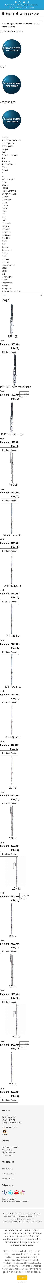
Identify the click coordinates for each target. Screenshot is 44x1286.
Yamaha (5, 286)
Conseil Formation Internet (33, 1222)
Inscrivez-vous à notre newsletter (15, 1201)
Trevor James (7, 277)
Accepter (22, 1277)
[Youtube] (24, 2)
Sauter (4, 256)
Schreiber (5, 262)
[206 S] (11, 918)
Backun (5, 167)
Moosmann (6, 232)
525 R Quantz (13, 686)
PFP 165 (12, 336)
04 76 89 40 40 (11, 5)
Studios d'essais (7, 1179)
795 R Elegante (13, 585)
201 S (12, 1084)
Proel (4, 244)
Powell (4, 241)
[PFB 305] (11, 467)
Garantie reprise (7, 1168)
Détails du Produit (9, 352)
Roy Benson (6, 250)
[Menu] (40, 21)
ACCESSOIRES (7, 102)
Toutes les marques (10, 155)
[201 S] (11, 1067)
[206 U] (11, 821)
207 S (12, 787)
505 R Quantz (13, 737)
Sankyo (5, 253)
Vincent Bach (7, 283)
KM (3, 214)
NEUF (3, 66)
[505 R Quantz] (11, 720)
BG (3, 173)
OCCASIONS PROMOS (11, 31)
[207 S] (11, 770)
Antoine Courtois (8, 164)
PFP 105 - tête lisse (12, 434)
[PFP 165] (11, 319)
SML (3, 274)
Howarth (5, 206)
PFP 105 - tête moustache (15, 387)
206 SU (16, 888)
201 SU (16, 1037)
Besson (5, 170)
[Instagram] (28, 2)
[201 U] (11, 969)
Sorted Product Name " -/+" (12, 140)
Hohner (4, 203)
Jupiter (4, 208)
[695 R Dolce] (11, 619)
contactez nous (7, 1155)
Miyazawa (5, 229)
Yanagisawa (6, 289)
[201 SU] (15, 1019)
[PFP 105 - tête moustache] (14, 369)
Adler (4, 158)
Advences (6, 161)
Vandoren (5, 280)
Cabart (4, 182)
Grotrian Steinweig (9, 194)
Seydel (4, 271)
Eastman (5, 185)
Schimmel (6, 259)
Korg (3, 217)
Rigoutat (5, 247)
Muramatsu (6, 235)
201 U (12, 986)
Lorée (4, 220)
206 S (12, 936)
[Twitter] (20, 2)
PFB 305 (12, 484)
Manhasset (6, 223)
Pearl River (6, 238)
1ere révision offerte (8, 1173)
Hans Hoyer (6, 200)
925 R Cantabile (12, 535)
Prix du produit (7, 146)
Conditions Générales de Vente (20, 1216)
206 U (12, 838)
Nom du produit (8, 143)
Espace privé (29, 1219)
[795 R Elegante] (11, 568)
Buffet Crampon (8, 179)
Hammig (5, 197)
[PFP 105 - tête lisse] (11, 417)
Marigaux (5, 226)
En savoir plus (22, 1282)
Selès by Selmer (8, 265)
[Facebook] (16, 2)
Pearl (2, 341)
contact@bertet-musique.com (28, 5)
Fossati (5, 188)
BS (3, 176)
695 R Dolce (13, 636)
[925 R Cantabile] (11, 518)
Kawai (4, 211)
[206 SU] (15, 871)
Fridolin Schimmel (9, 191)
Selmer (4, 268)
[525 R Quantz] (11, 669)
